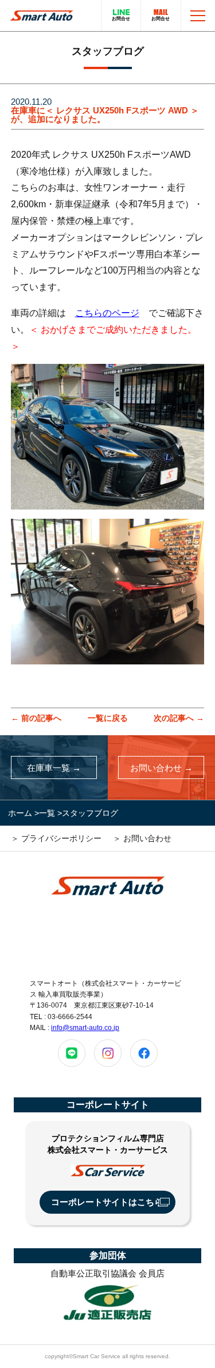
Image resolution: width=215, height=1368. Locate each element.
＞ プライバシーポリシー (56, 838)
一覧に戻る (108, 718)
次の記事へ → (179, 718)
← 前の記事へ (36, 718)
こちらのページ (107, 313)
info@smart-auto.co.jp (85, 1028)
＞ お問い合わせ (142, 838)
